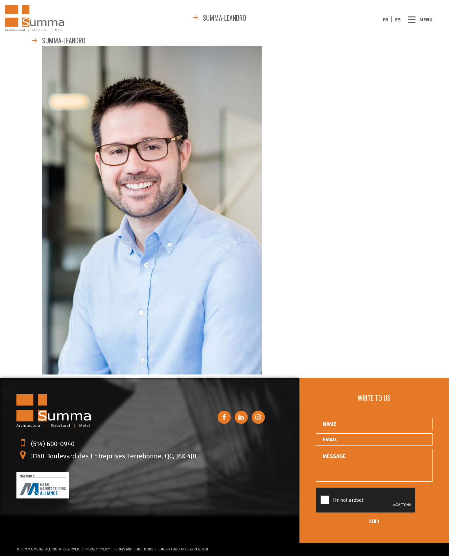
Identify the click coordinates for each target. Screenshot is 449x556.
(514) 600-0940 (52, 444)
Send (374, 521)
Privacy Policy (97, 549)
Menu (426, 19)
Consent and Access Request (182, 549)
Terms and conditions (133, 549)
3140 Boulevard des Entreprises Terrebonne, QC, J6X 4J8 (112, 456)
